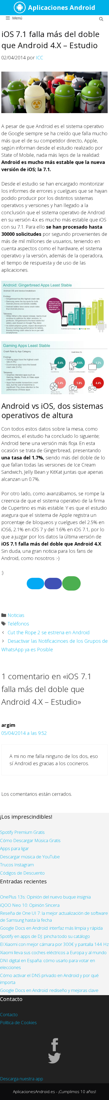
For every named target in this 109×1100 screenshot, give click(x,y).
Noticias (16, 615)
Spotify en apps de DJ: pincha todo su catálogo (45, 936)
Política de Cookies (18, 1022)
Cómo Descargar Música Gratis (30, 840)
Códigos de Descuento (22, 873)
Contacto (9, 1014)
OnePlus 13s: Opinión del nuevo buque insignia (45, 897)
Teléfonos (18, 623)
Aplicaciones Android (61, 7)
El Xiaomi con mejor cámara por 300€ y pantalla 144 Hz (54, 944)
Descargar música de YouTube (30, 857)
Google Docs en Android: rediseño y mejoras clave (49, 990)
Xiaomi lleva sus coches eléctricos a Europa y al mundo (53, 952)
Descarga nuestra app (21, 1079)
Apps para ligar (14, 848)
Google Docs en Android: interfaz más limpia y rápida (51, 928)
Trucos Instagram (17, 865)
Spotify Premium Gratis (22, 832)
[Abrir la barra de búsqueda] (101, 19)
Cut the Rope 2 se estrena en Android (49, 632)
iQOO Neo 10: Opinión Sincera (30, 905)
